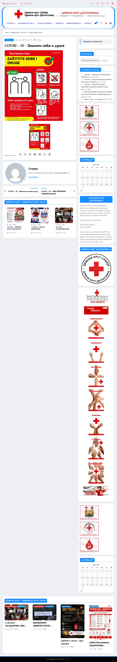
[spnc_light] (106, 23)
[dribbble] (102, 3)
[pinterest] (40, 154)
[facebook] (20, 154)
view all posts (33, 177)
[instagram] (107, 3)
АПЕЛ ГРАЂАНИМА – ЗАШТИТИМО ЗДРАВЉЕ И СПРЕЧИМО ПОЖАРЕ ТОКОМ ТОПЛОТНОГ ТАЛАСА (100, 644)
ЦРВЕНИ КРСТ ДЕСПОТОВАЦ (80, 12)
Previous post (34, 188)
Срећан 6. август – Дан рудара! (93, 99)
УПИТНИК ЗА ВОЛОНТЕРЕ (92, 41)
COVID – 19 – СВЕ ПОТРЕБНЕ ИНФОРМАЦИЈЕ (53, 192)
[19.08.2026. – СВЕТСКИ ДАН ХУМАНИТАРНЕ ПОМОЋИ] (15, 215)
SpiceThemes (67, 659)
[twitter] (25, 154)
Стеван (20, 40)
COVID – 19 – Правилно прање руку (23, 191)
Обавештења (9, 40)
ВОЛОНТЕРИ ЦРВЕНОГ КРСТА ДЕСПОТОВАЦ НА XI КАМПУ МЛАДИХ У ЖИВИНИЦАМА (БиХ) (44, 624)
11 (87, 177)
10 (83, 177)
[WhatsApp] (44, 154)
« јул (81, 190)
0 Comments (39, 40)
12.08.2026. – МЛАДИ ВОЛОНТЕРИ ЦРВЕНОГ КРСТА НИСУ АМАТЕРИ (38, 228)
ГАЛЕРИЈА (59, 23)
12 (92, 177)
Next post (44, 188)
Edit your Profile (60, 173)
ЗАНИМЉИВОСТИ (73, 23)
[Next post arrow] (74, 191)
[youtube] (112, 3)
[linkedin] (30, 154)
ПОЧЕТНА (10, 23)
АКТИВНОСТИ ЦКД (25, 23)
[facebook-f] (92, 3)
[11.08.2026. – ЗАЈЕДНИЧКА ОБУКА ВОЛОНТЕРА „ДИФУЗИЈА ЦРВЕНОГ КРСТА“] (64, 215)
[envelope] (35, 154)
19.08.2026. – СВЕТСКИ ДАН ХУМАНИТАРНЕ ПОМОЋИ (14, 228)
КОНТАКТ (88, 23)
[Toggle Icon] (110, 23)
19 (92, 181)
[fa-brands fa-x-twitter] (97, 3)
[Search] (101, 23)
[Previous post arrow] (5, 191)
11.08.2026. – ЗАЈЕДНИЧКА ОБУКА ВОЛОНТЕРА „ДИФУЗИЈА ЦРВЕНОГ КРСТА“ (63, 228)
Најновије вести (90, 60)
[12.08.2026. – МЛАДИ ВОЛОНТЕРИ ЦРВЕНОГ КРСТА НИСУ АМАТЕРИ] (40, 215)
